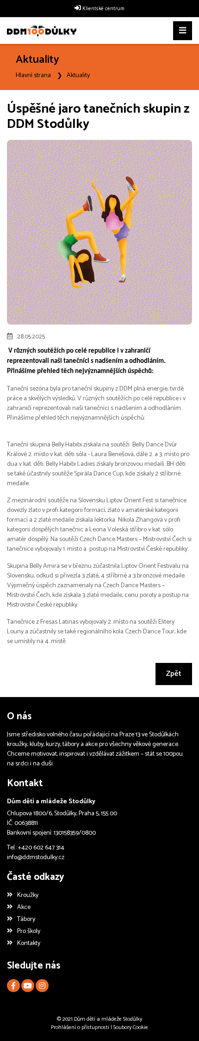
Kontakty (28, 943)
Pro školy (28, 931)
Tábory (26, 919)
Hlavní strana (33, 75)
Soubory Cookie (130, 1027)
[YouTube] (27, 985)
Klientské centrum (103, 9)
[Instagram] (42, 985)
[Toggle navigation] (182, 31)
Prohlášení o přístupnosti (80, 1027)
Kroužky (27, 895)
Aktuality (78, 75)
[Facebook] (13, 985)
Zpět (173, 674)
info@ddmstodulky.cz (35, 857)
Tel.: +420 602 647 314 (35, 848)
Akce (24, 907)
